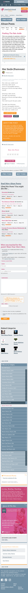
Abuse (3, 211)
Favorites (8, 116)
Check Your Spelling (7, 253)
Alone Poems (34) (6, 411)
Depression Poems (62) (8, 426)
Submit (25, 8)
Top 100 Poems (6, 367)
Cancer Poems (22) (7, 417)
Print (16, 116)
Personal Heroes (7, 557)
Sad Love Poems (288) (8, 399)
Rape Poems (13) (6, 437)
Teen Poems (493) (6, 455)
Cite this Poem (10, 160)
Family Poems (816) (7, 376)
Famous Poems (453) (7, 379)
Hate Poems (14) (6, 429)
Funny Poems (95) (6, 385)
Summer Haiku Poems (9, 553)
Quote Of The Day (9, 506)
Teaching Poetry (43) (7, 461)
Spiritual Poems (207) (7, 452)
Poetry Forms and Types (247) (10, 464)
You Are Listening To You (10, 478)
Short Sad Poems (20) (8, 443)
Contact (3, 583)
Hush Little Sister (7, 220)
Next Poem (21, 19)
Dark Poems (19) (6, 423)
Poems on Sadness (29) (8, 434)
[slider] (22, 29)
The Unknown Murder (8, 201)
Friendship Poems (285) (8, 382)
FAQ (14, 585)
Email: (3, 269)
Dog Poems (6, 560)
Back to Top (5, 361)
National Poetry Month (8, 470)
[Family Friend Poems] (8, 10)
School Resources (6, 467)
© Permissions (21, 163)
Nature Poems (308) (7, 397)
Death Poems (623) (7, 373)
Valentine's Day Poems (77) (9, 458)
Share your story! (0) (9, 58)
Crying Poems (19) (7, 420)
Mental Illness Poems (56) (9, 431)
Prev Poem (6, 19)
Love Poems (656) (7, 394)
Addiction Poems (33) (7, 408)
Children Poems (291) (8, 370)
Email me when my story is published (12, 311)
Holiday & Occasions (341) (9, 388)
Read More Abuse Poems (11, 184)
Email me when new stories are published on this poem (14, 314)
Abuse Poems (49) (7, 405)
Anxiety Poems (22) (7, 414)
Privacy (3, 585)
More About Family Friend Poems (11, 499)
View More (4, 540)
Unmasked (5, 192)
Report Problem (10, 163)
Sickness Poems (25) (7, 446)
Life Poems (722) (6, 391)
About (15, 583)
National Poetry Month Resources (14, 128)
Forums (3, 588)
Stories (20, 587)
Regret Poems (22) (7, 440)
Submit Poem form (9, 259)
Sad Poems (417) (6, 402)
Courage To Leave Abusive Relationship (13, 228)
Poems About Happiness (9, 550)
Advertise (20, 588)
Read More (6, 138)
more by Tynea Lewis (8, 75)
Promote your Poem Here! (9, 482)
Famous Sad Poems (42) (8, 449)
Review (25, 11)
